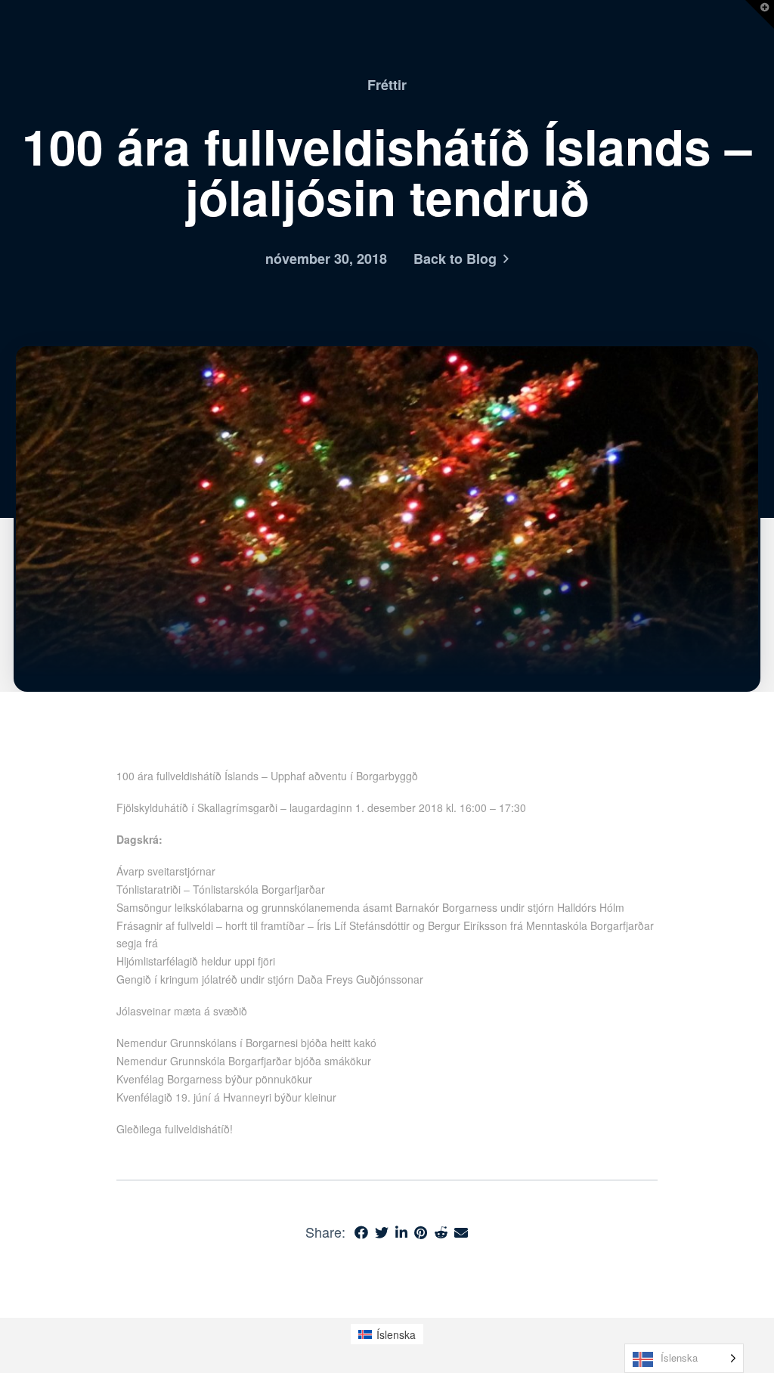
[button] (759, 14)
